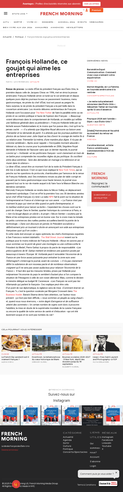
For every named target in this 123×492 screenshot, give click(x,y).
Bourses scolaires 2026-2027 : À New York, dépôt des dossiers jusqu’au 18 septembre (76, 360)
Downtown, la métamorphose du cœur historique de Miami (46, 358)
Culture (92, 157)
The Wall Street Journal (52, 237)
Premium (96, 10)
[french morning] (61, 13)
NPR (51, 197)
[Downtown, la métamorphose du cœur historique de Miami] (46, 343)
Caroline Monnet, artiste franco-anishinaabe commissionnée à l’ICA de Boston (100, 149)
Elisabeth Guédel (70, 367)
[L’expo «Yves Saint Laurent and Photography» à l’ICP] (107, 343)
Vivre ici (92, 81)
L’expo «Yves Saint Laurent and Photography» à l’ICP (105, 358)
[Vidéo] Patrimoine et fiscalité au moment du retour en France (103, 133)
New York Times (67, 170)
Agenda (91, 139)
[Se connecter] (87, 10)
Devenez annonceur (10, 450)
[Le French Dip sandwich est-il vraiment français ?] (16, 343)
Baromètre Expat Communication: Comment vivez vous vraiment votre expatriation (101, 73)
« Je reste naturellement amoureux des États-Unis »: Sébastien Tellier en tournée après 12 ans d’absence (102, 105)
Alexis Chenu (8, 362)
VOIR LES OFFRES (91, 4)
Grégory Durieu (39, 362)
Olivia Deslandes (101, 362)
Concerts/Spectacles (100, 96)
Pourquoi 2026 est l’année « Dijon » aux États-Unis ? (101, 120)
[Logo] (31, 436)
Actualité (7, 37)
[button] (84, 10)
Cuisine (5, 354)
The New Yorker (44, 112)
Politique (19, 37)
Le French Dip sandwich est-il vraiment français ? (15, 358)
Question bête (96, 125)
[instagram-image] (10, 415)
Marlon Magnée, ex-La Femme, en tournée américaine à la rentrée (103, 89)
